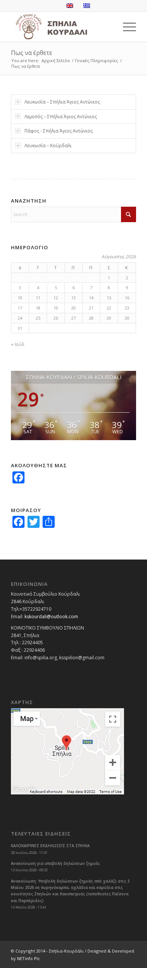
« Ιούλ (17, 344)
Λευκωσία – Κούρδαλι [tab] (48, 145)
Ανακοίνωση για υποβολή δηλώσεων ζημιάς (55, 863)
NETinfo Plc (28, 958)
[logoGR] (61, 27)
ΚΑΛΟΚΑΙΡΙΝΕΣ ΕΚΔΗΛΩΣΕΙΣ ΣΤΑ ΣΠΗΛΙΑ (50, 845)
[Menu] (125, 27)
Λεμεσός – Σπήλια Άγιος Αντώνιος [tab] (60, 116)
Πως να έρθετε (31, 53)
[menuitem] (125, 27)
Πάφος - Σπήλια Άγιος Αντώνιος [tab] (58, 131)
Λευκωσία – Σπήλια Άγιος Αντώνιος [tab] (62, 102)
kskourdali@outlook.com (51, 616)
